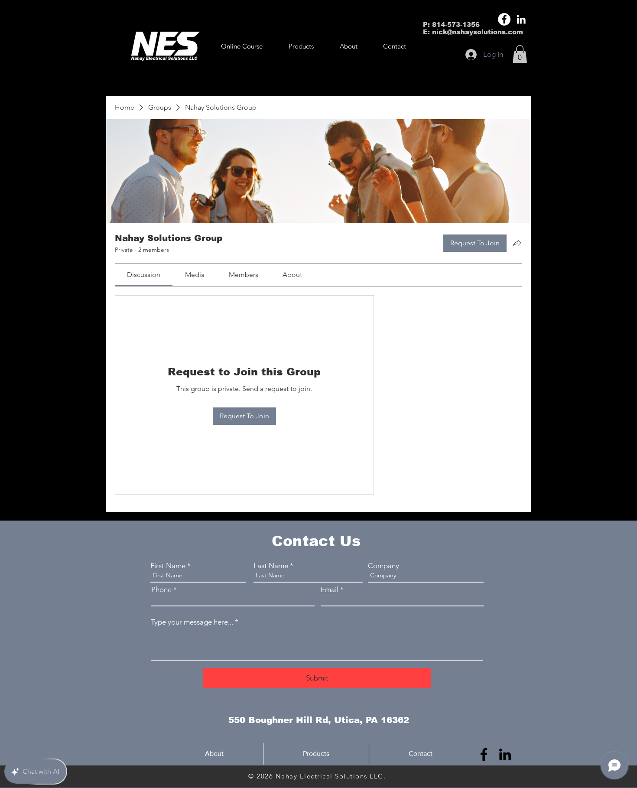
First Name (167, 566)
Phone (161, 589)
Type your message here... (192, 622)
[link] (143, 274)
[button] (301, 46)
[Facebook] (504, 19)
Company (383, 566)
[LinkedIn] (521, 19)
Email (329, 589)
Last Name (271, 566)
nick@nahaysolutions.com (477, 32)
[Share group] (517, 243)
